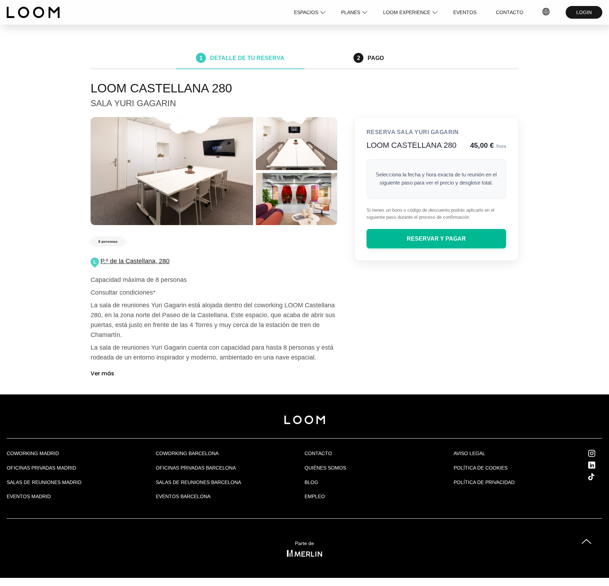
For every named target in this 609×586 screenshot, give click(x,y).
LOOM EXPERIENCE (406, 12)
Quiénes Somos (325, 468)
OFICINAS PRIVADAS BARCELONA (196, 468)
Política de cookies (481, 468)
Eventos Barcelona (183, 496)
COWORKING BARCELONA (187, 453)
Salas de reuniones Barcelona (198, 482)
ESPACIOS (306, 12)
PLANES (350, 12)
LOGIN (584, 12)
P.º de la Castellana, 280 (135, 261)
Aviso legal (469, 453)
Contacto (318, 453)
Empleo (314, 496)
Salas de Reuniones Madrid (44, 482)
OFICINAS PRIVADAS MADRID (41, 468)
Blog (311, 482)
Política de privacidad (484, 482)
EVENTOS (464, 12)
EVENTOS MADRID (29, 496)
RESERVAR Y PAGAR (436, 239)
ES (546, 12)
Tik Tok (598, 476)
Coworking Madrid (33, 453)
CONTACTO (509, 12)
